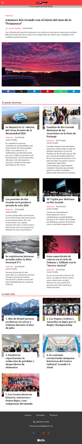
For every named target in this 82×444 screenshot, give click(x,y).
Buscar (55, 415)
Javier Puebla (14, 28)
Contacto (27, 415)
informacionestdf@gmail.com (41, 426)
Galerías (9, 16)
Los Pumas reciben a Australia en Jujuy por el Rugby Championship (61, 322)
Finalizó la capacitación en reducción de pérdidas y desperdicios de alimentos (20, 361)
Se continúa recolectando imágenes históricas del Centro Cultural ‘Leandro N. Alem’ (61, 361)
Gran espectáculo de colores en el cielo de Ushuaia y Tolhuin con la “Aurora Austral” (61, 261)
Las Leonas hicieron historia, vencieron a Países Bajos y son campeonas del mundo (19, 399)
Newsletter (40, 415)
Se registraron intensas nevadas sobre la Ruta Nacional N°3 (20, 259)
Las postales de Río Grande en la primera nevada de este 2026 (18, 202)
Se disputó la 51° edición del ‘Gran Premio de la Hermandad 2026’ (20, 130)
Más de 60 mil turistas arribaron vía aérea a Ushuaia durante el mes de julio (20, 323)
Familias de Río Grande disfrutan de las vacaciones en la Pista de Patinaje (61, 132)
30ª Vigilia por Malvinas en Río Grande (61, 201)
